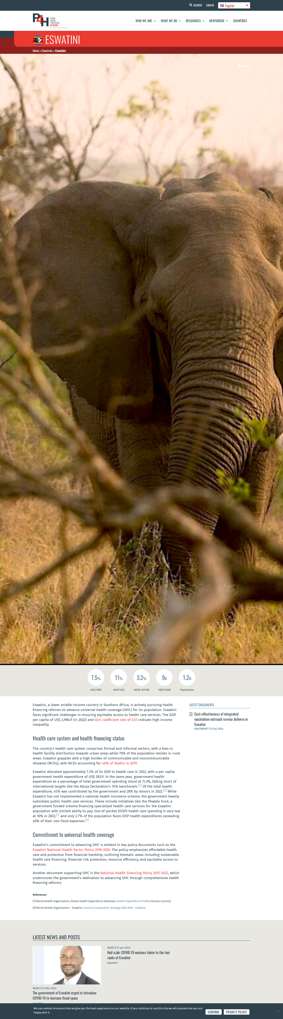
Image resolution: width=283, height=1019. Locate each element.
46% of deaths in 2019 (119, 763)
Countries (240, 20)
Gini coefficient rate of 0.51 (116, 720)
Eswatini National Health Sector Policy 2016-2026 (71, 850)
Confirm (213, 1011)
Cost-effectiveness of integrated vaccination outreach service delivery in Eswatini (221, 719)
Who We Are (143, 20)
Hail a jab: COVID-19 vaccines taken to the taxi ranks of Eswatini (138, 955)
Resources (193, 20)
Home (36, 50)
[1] (140, 785)
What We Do (169, 20)
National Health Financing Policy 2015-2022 (134, 873)
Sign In (210, 5)
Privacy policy (236, 1011)
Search (197, 5)
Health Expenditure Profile (133, 901)
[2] (165, 790)
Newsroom (216, 20)
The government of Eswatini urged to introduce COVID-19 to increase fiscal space (65, 995)
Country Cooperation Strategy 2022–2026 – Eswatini (115, 907)
